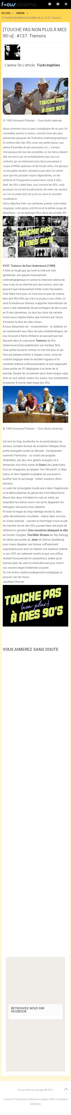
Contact (7, 1099)
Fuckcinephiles (48, 65)
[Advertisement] (35, 805)
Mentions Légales (38, 1099)
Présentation (21, 1099)
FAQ (52, 1099)
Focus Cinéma (25, 1089)
